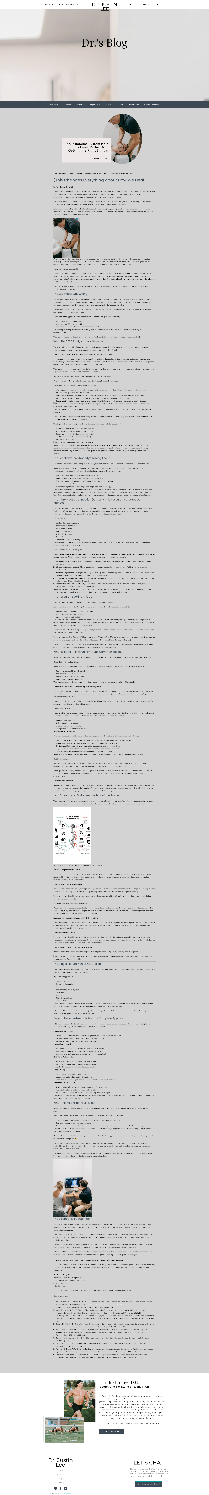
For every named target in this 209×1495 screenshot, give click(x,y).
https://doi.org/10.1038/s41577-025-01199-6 (105, 1305)
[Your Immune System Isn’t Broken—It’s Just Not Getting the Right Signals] (122, 139)
